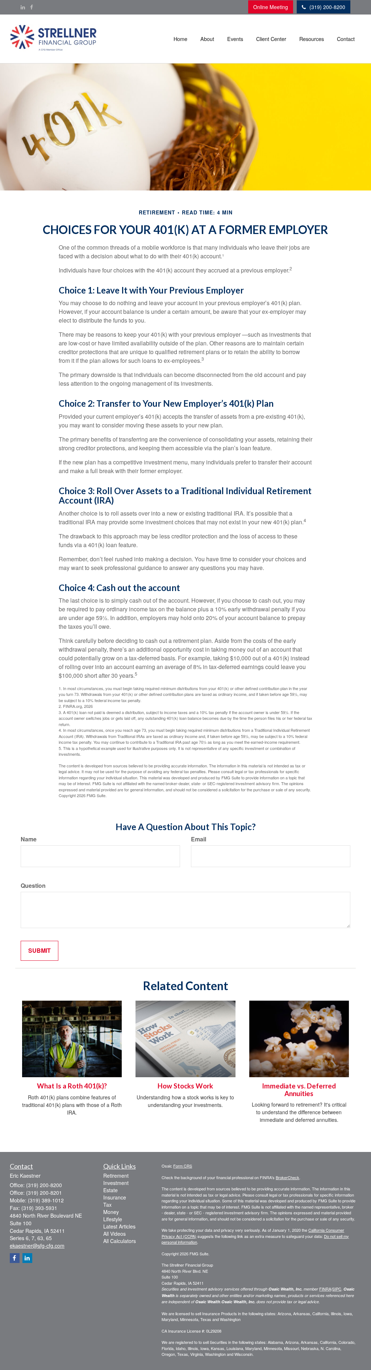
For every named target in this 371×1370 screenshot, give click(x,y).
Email (198, 839)
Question (33, 886)
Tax (107, 1204)
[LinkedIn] (23, 7)
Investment (116, 1182)
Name (29, 839)
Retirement (116, 1175)
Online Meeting (270, 7)
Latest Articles (119, 1226)
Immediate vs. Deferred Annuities (299, 1090)
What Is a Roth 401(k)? (72, 1086)
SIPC (336, 1289)
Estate (110, 1190)
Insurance (114, 1197)
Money (111, 1211)
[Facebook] (31, 7)
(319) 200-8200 (327, 7)
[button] (207, 39)
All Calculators (119, 1240)
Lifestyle (112, 1219)
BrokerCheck (287, 1177)
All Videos (114, 1233)
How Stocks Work (185, 1086)
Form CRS (182, 1166)
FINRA (325, 1289)
